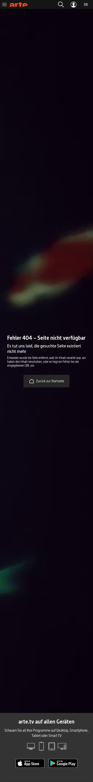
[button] (61, 4)
